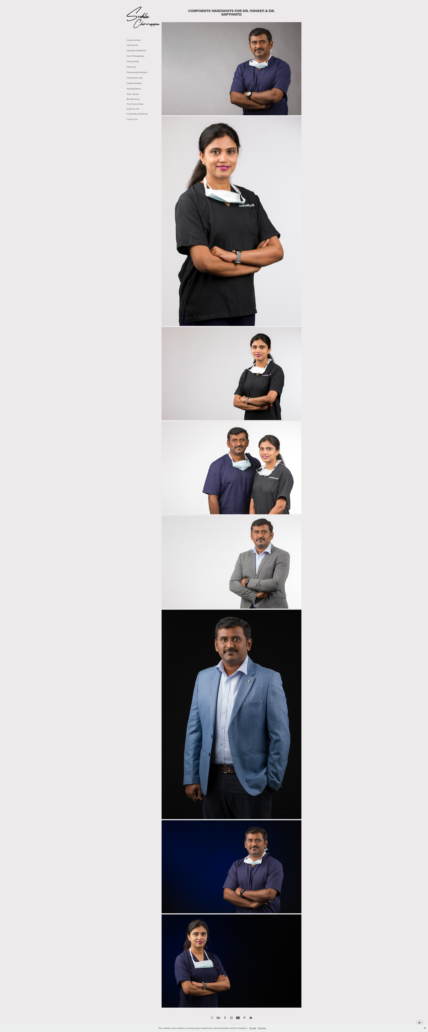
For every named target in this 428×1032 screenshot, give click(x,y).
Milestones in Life (135, 78)
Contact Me (132, 119)
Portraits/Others (134, 89)
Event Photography (135, 56)
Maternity (131, 67)
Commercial (132, 45)
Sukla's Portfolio (134, 40)
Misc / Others (133, 94)
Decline (262, 1028)
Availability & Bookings (137, 114)
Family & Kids (133, 61)
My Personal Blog (135, 104)
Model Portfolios (134, 83)
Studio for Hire (133, 109)
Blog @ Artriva (133, 99)
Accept (252, 1028)
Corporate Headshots (136, 50)
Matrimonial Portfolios (137, 72)
